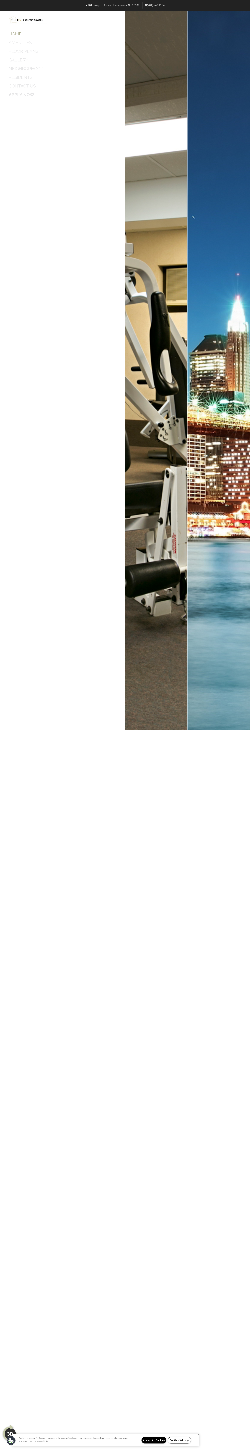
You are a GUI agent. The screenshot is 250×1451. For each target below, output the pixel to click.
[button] (11, 1440)
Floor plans (23, 51)
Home (15, 33)
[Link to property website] (28, 19)
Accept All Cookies (154, 1440)
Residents (20, 77)
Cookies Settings (179, 1440)
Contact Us (22, 85)
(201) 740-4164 (155, 5)
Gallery (18, 59)
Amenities (20, 42)
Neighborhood (26, 68)
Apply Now (21, 94)
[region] (105, 1440)
